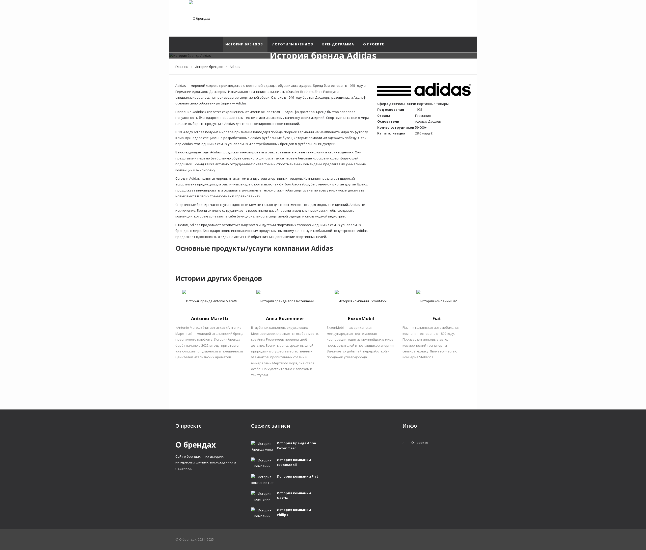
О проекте (373, 44)
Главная (182, 66)
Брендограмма (338, 44)
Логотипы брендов (292, 44)
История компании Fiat (297, 476)
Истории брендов (244, 44)
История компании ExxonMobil (294, 462)
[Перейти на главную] (199, 18)
